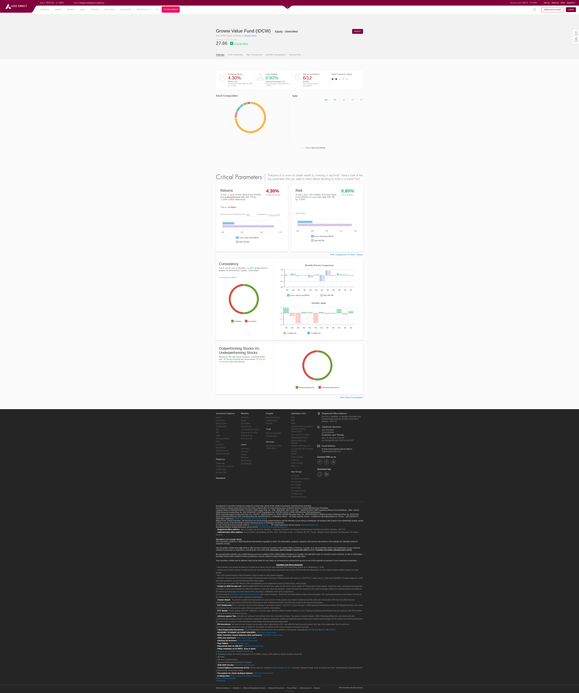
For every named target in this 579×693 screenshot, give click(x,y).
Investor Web (221, 472)
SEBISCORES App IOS (300, 446)
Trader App (220, 463)
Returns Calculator (273, 433)
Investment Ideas (273, 417)
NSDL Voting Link (238, 676)
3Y (352, 100)
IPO (157, 9)
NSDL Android (297, 463)
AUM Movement (235, 54)
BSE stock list (246, 439)
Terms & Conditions (222, 688)
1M (325, 100)
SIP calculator (271, 436)
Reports (269, 423)
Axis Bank (295, 476)
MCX (323, 630)
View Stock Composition (351, 397)
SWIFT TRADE (109, 9)
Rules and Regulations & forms (254, 688)
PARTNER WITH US (144, 9)
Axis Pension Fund (298, 497)
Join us (547, 3)
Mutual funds (221, 423)
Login (571, 10)
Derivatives (220, 420)
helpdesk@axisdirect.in (331, 451)
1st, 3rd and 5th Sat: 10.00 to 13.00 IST (337, 440)
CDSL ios (295, 460)
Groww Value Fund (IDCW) (244, 30)
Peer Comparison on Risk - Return (346, 254)
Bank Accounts (305, 688)
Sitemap (317, 688)
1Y (344, 100)
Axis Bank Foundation (300, 479)
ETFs (218, 442)
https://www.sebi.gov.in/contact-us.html (250, 519)
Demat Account (222, 451)
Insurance (220, 478)
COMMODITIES (125, 9)
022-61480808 (328, 432)
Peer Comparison (254, 54)
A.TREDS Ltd (296, 494)
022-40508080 (328, 430)
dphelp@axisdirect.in (309, 525)
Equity (218, 417)
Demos (244, 455)
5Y (361, 100)
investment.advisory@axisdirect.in (273, 527)
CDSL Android (297, 457)
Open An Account (552, 10)
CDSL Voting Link (253, 676)
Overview (220, 54)
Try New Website (171, 9)
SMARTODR (296, 432)
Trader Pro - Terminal (224, 466)
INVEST (357, 31)
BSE (293, 420)
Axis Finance (296, 482)
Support (570, 3)
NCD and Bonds (222, 439)
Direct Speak (246, 461)
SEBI (293, 423)
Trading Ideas (271, 420)
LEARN (82, 9)
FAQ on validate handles (226, 678)
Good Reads (246, 464)
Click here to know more (266, 632)
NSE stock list (246, 436)
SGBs (218, 436)
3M (334, 100)
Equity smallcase (223, 454)
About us (555, 3)
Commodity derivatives (250, 429)
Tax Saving (220, 448)
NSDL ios (295, 466)
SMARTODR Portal (245, 651)
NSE (293, 417)
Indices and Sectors (249, 433)
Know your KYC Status (300, 435)
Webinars (245, 458)
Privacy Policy (291, 688)
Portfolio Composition (276, 54)
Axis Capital (296, 485)
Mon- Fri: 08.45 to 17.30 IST (333, 438)
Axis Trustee (296, 488)
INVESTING (94, 9)
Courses (244, 452)
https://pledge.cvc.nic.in (282, 668)
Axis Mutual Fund (298, 491)
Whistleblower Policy (299, 438)
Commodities (221, 426)
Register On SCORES (226, 651)
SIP (217, 429)
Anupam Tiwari (250, 36)
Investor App (221, 469)
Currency (219, 445)
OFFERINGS (44, 9)
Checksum (221, 681)
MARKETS (58, 9)
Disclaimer (236, 688)
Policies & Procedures (275, 688)
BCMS (293, 454)
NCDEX (332, 630)
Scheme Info (295, 54)
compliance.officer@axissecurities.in (245, 594)
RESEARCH (71, 9)
